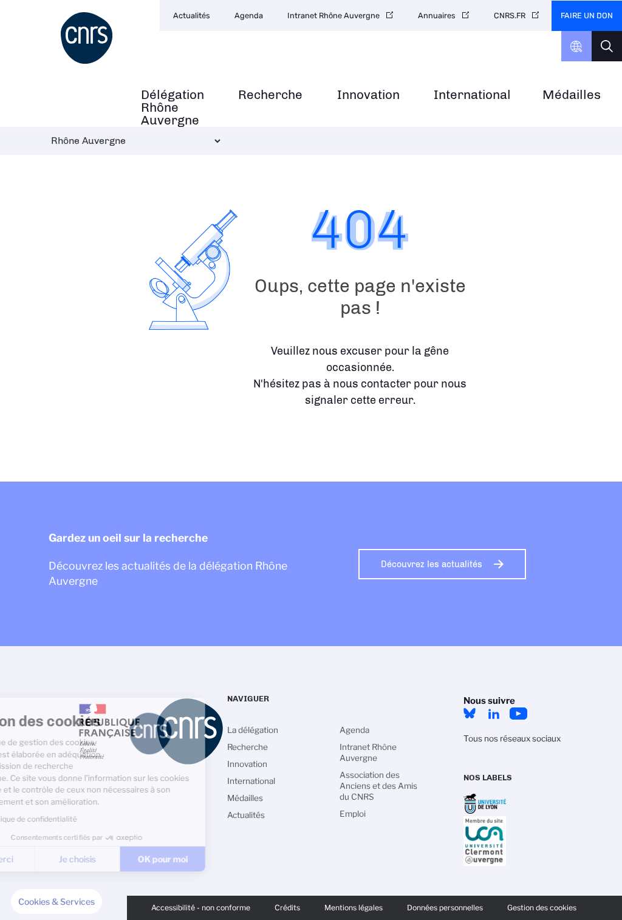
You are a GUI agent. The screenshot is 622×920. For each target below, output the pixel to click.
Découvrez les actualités (431, 564)
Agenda (248, 15)
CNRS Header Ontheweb (576, 46)
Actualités (191, 15)
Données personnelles (445, 907)
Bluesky (469, 713)
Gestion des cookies (541, 907)
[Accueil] (89, 38)
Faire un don (587, 15)
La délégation (252, 730)
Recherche (270, 95)
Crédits (287, 907)
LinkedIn (494, 713)
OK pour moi (225, 859)
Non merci (54, 859)
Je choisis (139, 859)
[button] (56, 902)
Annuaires (437, 15)
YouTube (518, 713)
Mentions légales (353, 907)
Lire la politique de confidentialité (81, 818)
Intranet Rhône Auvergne (333, 15)
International (472, 95)
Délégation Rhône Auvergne (172, 107)
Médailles (571, 95)
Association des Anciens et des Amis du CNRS (378, 786)
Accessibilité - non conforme (200, 907)
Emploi (353, 814)
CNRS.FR (509, 15)
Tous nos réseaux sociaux (512, 738)
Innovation (368, 95)
